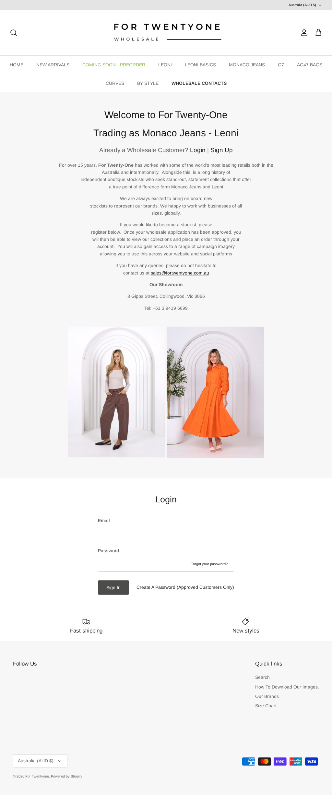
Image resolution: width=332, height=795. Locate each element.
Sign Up (221, 150)
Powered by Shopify (66, 776)
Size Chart (266, 705)
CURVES (115, 83)
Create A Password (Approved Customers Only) (185, 587)
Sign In (113, 587)
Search (262, 677)
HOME (16, 64)
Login (198, 150)
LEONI (165, 64)
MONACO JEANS (247, 64)
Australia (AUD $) (302, 5)
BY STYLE (148, 83)
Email (104, 520)
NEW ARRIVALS (52, 64)
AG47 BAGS (309, 64)
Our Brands (267, 696)
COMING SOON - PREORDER (113, 64)
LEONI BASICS (200, 64)
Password (108, 550)
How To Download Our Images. (287, 686)
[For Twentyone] (166, 33)
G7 (281, 64)
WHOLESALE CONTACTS (199, 83)
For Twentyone (37, 776)
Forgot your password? (209, 564)
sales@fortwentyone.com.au (180, 272)
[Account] (303, 33)
